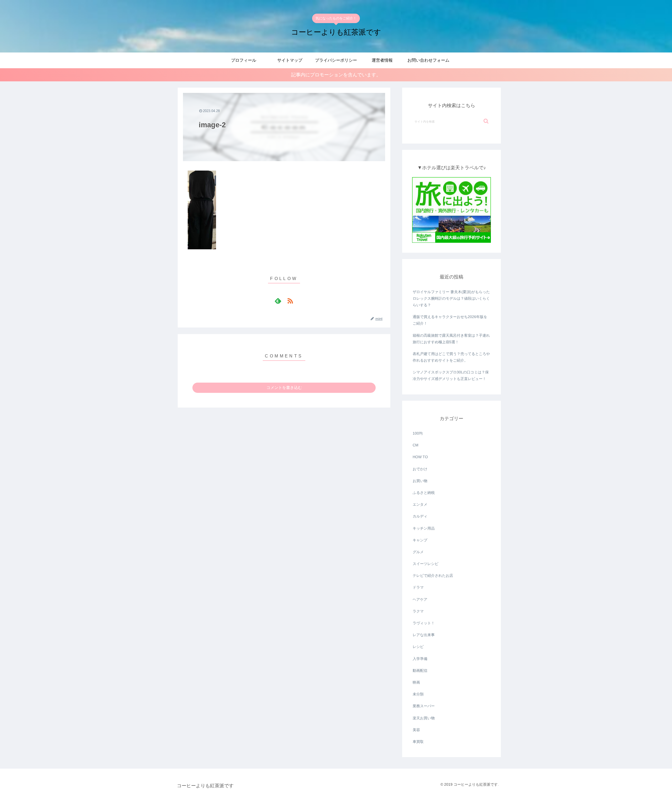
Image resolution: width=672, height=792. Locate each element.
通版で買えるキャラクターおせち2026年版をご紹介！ (450, 320)
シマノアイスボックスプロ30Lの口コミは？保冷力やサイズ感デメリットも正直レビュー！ (451, 375)
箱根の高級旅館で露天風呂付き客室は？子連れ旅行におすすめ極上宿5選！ (451, 338)
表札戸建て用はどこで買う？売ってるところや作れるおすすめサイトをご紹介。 (451, 357)
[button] (486, 121)
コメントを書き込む (284, 387)
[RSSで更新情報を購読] (290, 300)
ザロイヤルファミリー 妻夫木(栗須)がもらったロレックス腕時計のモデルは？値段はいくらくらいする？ (451, 298)
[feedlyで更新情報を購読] (278, 300)
